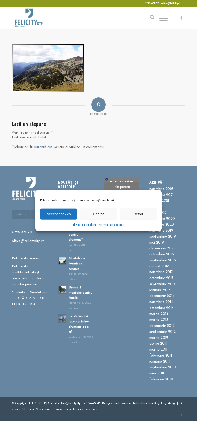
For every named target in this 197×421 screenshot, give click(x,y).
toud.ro (140, 403)
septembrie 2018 (162, 260)
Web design (43, 409)
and (116, 403)
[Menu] (161, 18)
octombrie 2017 (161, 278)
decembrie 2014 (161, 296)
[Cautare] (149, 18)
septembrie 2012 (162, 332)
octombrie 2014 (161, 308)
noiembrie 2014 (161, 302)
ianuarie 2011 (159, 362)
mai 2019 (156, 243)
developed (126, 403)
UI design (28, 409)
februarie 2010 (161, 379)
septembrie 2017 (162, 284)
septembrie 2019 (162, 237)
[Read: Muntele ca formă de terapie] (62, 260)
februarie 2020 (161, 224)
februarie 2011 (160, 356)
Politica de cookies (83, 224)
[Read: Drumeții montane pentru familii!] (62, 289)
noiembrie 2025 (161, 189)
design (172, 403)
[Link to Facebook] (181, 18)
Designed (108, 403)
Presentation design (85, 409)
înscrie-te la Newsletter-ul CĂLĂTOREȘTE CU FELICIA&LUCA (29, 298)
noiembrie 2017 (161, 272)
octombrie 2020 (162, 219)
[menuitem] (149, 18)
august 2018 (159, 266)
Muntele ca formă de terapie (77, 263)
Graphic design (61, 409)
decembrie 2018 (162, 248)
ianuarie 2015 (160, 290)
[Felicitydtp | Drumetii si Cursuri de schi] (28, 18)
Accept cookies (59, 214)
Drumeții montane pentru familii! (80, 292)
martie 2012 (158, 338)
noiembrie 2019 (161, 230)
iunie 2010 (157, 373)
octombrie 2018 (161, 254)
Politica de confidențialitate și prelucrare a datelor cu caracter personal (28, 275)
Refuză (98, 214)
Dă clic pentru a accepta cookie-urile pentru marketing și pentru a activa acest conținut (121, 189)
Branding (153, 403)
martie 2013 (158, 320)
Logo (164, 403)
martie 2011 (158, 350)
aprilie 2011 (158, 344)
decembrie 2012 (161, 326)
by (134, 403)
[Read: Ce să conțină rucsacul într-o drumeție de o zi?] (62, 318)
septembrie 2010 (162, 367)
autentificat (43, 147)
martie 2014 (158, 314)
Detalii (138, 214)
